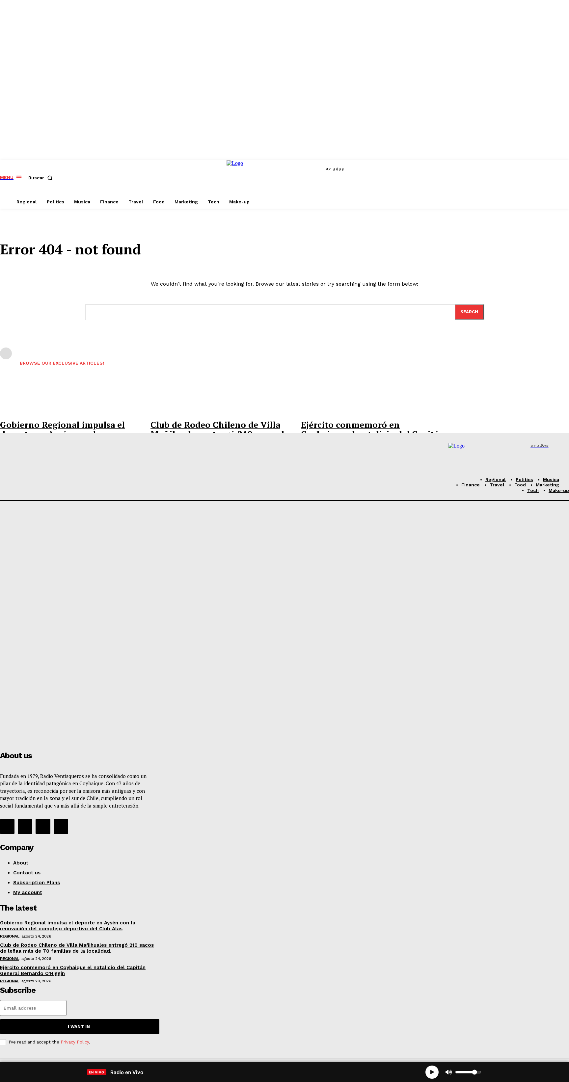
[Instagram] (423, 177)
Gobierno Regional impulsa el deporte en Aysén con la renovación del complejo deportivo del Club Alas (67, 926)
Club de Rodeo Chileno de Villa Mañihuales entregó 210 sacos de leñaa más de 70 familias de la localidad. (77, 948)
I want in (79, 1026)
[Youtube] (61, 826)
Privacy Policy (75, 1042)
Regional (9, 936)
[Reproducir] (432, 1072)
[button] (41, 178)
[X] (438, 177)
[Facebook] (408, 177)
